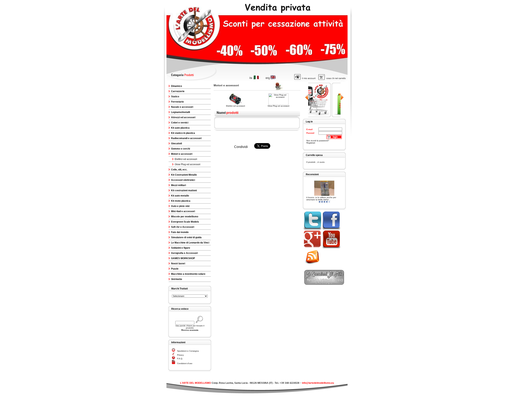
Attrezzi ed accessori (183, 117)
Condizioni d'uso (184, 363)
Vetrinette (176, 279)
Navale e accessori (182, 107)
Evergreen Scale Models (185, 221)
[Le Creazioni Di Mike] (324, 283)
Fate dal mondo (180, 232)
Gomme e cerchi (180, 148)
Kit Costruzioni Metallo (184, 174)
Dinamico (176, 86)
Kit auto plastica (180, 127)
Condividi (241, 147)
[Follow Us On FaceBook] (331, 229)
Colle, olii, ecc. (179, 169)
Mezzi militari (178, 185)
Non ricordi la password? (317, 140)
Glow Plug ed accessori (187, 164)
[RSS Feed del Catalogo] (314, 264)
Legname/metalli (180, 112)
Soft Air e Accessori (182, 227)
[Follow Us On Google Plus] (312, 248)
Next (342, 97)
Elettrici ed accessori (186, 159)
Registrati (310, 143)
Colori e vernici (179, 122)
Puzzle (174, 268)
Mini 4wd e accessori (183, 211)
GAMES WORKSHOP (183, 258)
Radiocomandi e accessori (186, 138)
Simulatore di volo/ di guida (186, 237)
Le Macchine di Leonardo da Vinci (190, 242)
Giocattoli (176, 143)
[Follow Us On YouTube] (331, 248)
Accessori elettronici (183, 180)
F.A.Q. (180, 358)
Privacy (180, 355)
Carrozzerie (178, 91)
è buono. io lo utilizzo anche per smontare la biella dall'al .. (321, 198)
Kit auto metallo (180, 195)
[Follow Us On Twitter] (312, 229)
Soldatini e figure (180, 247)
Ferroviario (177, 101)
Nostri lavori (178, 263)
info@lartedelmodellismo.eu (318, 383)
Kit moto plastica (180, 201)
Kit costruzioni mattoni (184, 190)
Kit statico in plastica (183, 133)
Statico (175, 96)
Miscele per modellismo (184, 216)
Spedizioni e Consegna (188, 351)
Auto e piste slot (180, 206)
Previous (306, 97)
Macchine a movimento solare (188, 274)
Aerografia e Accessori (184, 253)
